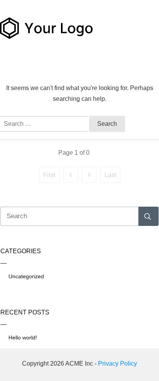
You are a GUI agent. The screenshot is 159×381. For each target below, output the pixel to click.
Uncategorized (26, 276)
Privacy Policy (117, 363)
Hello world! (22, 337)
